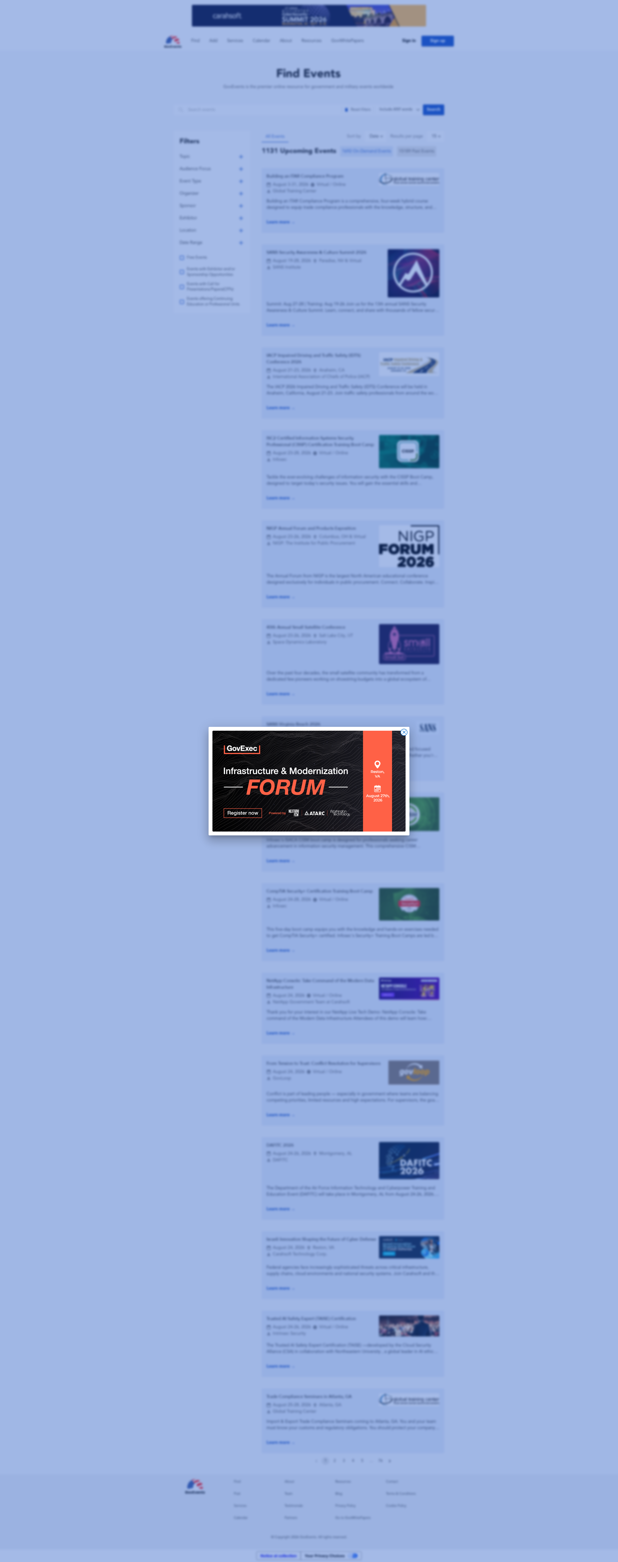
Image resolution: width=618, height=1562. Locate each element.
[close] (403, 732)
